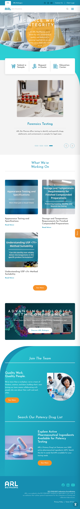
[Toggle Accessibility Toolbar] (75, 504)
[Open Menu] (72, 8)
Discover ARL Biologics (40, 330)
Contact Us (59, 3)
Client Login (70, 3)
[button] (36, 145)
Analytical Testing (40, 124)
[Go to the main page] (13, 8)
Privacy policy (58, 502)
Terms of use (70, 502)
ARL (8, 3)
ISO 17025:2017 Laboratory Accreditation (61, 491)
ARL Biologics (17, 3)
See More (40, 288)
